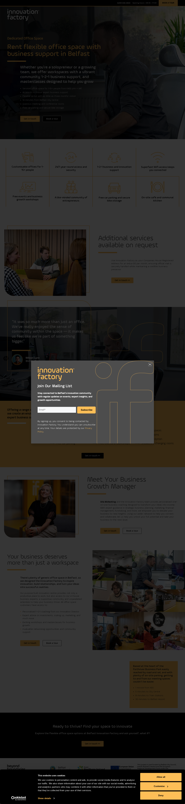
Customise (159, 786)
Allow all (161, 777)
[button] (150, 364)
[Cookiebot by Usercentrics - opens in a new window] (18, 798)
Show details (44, 798)
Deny (160, 795)
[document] (92, 402)
